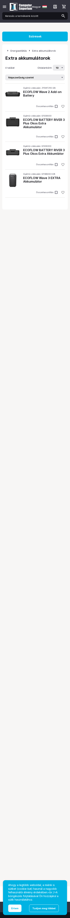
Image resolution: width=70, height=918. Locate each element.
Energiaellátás (18, 50)
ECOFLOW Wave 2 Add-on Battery (42, 93)
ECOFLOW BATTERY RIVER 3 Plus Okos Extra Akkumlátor (44, 151)
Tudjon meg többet (44, 908)
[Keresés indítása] (63, 16)
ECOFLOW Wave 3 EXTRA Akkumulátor (41, 179)
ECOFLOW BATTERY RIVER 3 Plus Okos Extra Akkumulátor (44, 123)
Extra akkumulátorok (44, 50)
